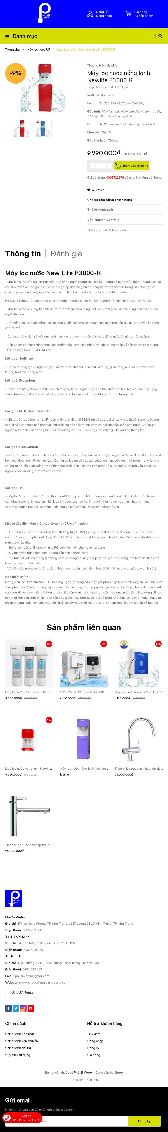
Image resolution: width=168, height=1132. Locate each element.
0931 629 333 (32, 969)
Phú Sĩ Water (22, 992)
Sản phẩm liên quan (84, 627)
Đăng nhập (104, 16)
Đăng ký (102, 12)
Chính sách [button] (15, 1023)
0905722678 (115, 177)
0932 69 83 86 (33, 950)
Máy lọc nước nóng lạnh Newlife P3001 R (34, 769)
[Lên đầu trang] (156, 1106)
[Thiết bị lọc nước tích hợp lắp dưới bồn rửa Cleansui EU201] (139, 740)
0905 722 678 (32, 930)
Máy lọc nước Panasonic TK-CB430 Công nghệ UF (41, 692)
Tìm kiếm (93, 1034)
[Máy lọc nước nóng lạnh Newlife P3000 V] (84, 740)
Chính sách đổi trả (18, 1048)
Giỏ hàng (93, 1055)
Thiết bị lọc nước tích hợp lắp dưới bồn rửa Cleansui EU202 (47, 845)
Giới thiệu (93, 1080)
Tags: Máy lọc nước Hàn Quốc (108, 87)
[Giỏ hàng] (128, 14)
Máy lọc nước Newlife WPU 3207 (138, 692)
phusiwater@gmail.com (32, 976)
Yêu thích (97, 190)
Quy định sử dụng (17, 1055)
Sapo (119, 1072)
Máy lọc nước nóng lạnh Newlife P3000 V (89, 769)
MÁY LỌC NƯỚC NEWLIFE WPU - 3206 (88, 692)
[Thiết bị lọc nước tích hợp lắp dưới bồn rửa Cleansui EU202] (29, 816)
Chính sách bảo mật (19, 1034)
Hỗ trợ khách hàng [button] (105, 1023)
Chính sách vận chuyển (21, 1041)
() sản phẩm (143, 14)
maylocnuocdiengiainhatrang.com (43, 982)
